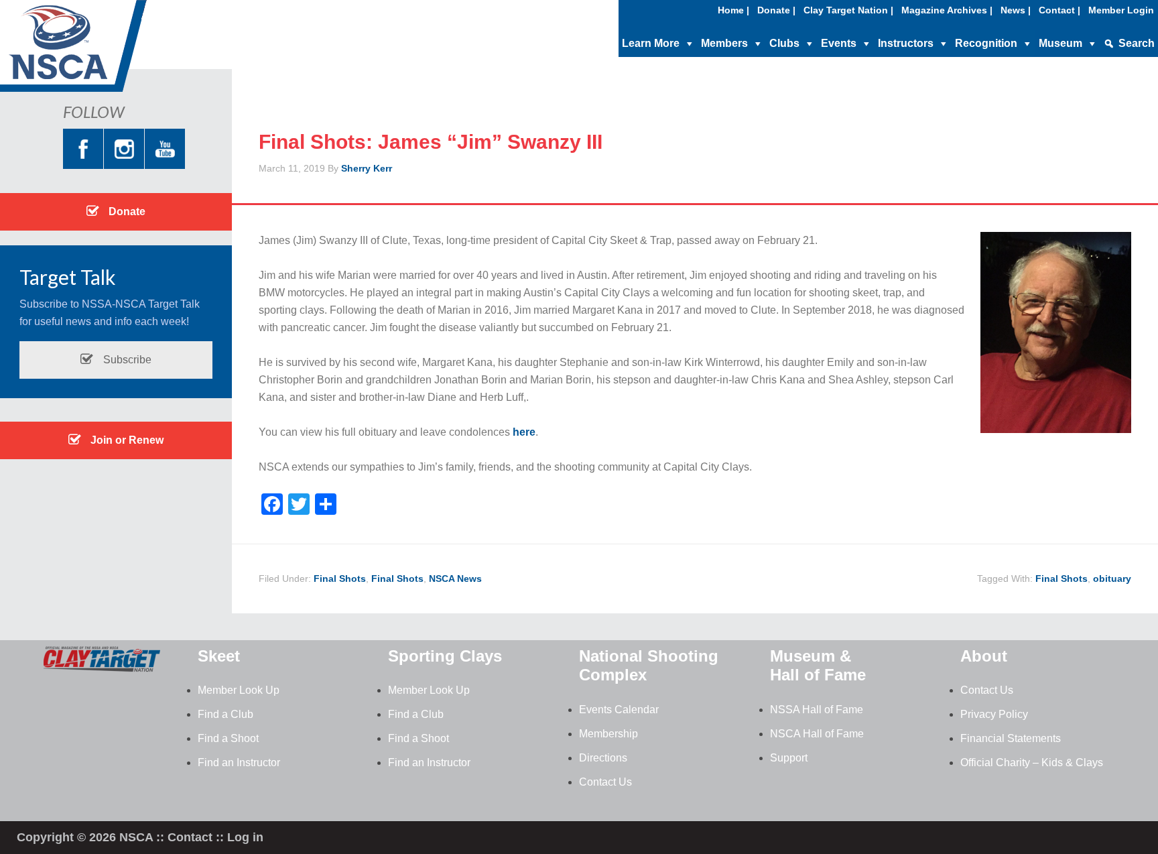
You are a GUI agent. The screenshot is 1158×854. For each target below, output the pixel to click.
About (983, 656)
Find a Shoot (228, 738)
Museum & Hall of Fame (818, 665)
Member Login (1121, 10)
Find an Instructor (239, 762)
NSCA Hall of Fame (817, 733)
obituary (1112, 578)
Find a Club (225, 714)
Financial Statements (1010, 738)
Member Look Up (238, 690)
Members (724, 43)
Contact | (1059, 10)
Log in (245, 837)
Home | (733, 10)
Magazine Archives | (946, 10)
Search (1136, 43)
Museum (1060, 43)
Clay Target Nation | (848, 10)
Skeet (219, 656)
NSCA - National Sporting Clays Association (107, 50)
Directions (603, 758)
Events (838, 43)
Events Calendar (619, 709)
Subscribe (126, 359)
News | (1016, 10)
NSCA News (455, 578)
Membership (608, 733)
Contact (190, 837)
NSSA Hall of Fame (816, 709)
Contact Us (605, 782)
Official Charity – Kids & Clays (1031, 762)
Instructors (906, 43)
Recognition (986, 43)
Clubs (784, 43)
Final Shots (340, 578)
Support (789, 758)
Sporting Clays (445, 656)
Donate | (776, 10)
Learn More (651, 43)
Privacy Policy (994, 714)
